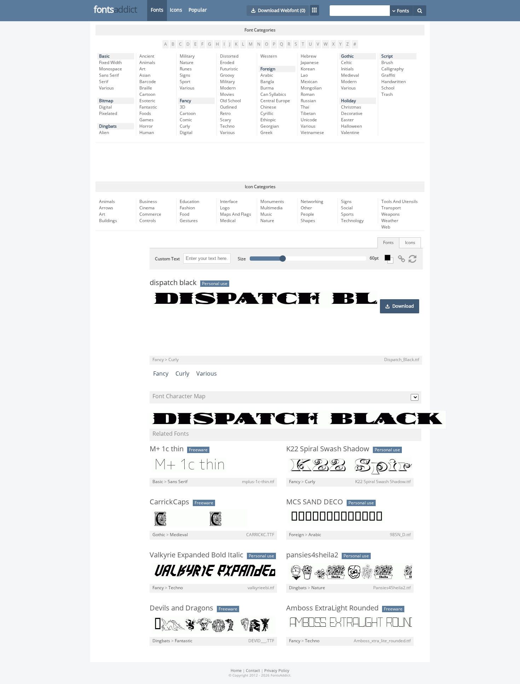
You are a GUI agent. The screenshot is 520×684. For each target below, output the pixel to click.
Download (403, 306)
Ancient (146, 56)
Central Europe (275, 100)
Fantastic (148, 107)
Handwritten (393, 81)
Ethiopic (268, 119)
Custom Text (167, 258)
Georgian (269, 126)
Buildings (108, 220)
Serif (103, 81)
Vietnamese (312, 132)
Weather (389, 220)
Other (306, 207)
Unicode (309, 119)
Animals (147, 62)
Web (385, 227)
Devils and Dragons (181, 608)
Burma (267, 88)
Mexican (309, 81)
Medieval (350, 75)
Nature (186, 62)
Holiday (348, 100)
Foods (145, 113)
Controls (147, 220)
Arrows (106, 207)
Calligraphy (392, 68)
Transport (391, 207)
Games (146, 119)
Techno (227, 126)
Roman (307, 94)
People (307, 214)
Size (242, 258)
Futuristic (229, 68)
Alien (104, 132)
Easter (347, 119)
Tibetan (308, 113)
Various (106, 88)
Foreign (267, 68)
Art (142, 68)
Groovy (227, 75)
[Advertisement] (260, 162)
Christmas (351, 107)
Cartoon (147, 94)
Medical (228, 220)
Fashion (187, 207)
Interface (229, 201)
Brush (387, 62)
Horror (146, 126)
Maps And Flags (235, 214)
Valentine (350, 132)
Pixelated (108, 113)
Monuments (272, 201)
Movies (227, 94)
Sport (185, 81)
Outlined (228, 107)
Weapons (390, 214)
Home (236, 670)
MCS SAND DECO (314, 502)
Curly (185, 126)
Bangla (267, 81)
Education (189, 201)
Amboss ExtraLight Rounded (332, 608)
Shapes (308, 220)
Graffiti (388, 75)
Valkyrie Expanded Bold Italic (196, 555)
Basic (104, 56)
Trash (387, 94)
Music (266, 214)
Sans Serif (109, 75)
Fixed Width (110, 62)
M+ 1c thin (167, 449)
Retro (225, 113)
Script (387, 56)
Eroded (227, 62)
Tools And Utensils (399, 201)
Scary (225, 119)
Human (146, 132)
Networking (312, 201)
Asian (144, 75)
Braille (145, 88)
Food (184, 214)
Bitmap (106, 100)
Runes (186, 68)
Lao (304, 75)
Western (268, 56)
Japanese (310, 62)
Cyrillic (266, 113)
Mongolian (311, 88)
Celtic (346, 62)
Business (148, 201)
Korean (308, 68)
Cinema (147, 207)
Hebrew (308, 56)
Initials (347, 68)
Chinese (268, 107)
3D (182, 107)
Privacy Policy (276, 670)
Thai (305, 107)
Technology (352, 220)
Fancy (185, 100)
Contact (253, 670)
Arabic (266, 75)
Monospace (110, 68)
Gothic (347, 56)
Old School (230, 100)
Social (347, 207)
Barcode (147, 81)
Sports (347, 214)
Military (187, 56)
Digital (105, 107)
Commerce (150, 214)
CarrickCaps (169, 502)
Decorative (352, 113)
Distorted (229, 56)
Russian (308, 100)
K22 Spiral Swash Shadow (327, 449)
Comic (186, 119)
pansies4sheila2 (312, 555)
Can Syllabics (273, 94)
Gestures (189, 220)
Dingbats (108, 126)
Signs (185, 75)
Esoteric (147, 100)
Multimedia (271, 207)
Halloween (351, 126)
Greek (266, 132)
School (387, 88)
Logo (225, 207)
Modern (228, 88)
